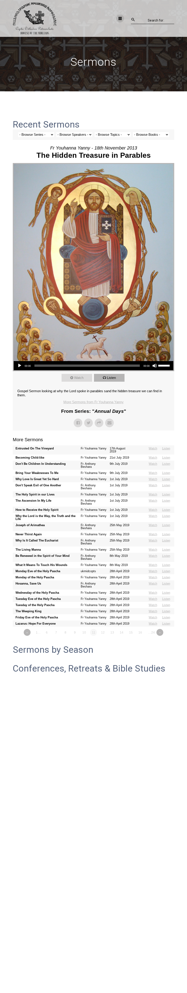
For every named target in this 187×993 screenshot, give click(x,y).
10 (84, 632)
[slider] (164, 365)
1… (38, 632)
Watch (78, 378)
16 (140, 632)
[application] (93, 365)
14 (121, 632)
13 (112, 632)
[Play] (19, 365)
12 (103, 632)
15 (131, 632)
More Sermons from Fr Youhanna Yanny (93, 402)
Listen (111, 378)
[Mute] (154, 365)
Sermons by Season (53, 650)
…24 (151, 632)
